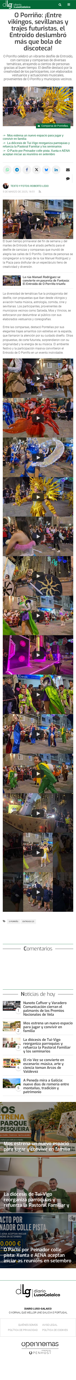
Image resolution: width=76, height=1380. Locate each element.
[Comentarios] (67, 178)
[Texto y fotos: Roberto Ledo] (6, 186)
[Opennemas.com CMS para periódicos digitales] (40, 1348)
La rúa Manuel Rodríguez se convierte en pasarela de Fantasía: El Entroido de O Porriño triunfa (46, 280)
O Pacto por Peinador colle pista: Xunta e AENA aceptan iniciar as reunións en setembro (37, 1255)
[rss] (40, 192)
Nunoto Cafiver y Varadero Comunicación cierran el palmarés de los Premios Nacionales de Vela (45, 1009)
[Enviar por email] (67, 169)
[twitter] (40, 1303)
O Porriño (13, 921)
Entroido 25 (28, 921)
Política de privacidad (23, 1330)
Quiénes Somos (28, 1324)
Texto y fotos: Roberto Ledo (30, 185)
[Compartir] (7, 169)
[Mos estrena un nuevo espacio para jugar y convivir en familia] (11, 1026)
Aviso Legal (49, 1324)
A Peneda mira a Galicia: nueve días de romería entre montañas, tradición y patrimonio (46, 1086)
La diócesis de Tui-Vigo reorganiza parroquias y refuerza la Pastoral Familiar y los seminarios (36, 144)
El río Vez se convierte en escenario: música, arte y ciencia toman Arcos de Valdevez (43, 1066)
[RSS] (46, 1303)
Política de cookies (55, 1330)
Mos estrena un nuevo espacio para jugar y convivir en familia (48, 1027)
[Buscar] (60, 4)
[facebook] (35, 1303)
